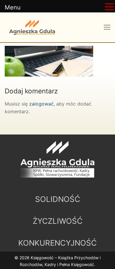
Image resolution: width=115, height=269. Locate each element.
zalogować (41, 104)
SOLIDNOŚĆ (57, 199)
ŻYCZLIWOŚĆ (58, 221)
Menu (13, 7)
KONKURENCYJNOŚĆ (57, 242)
